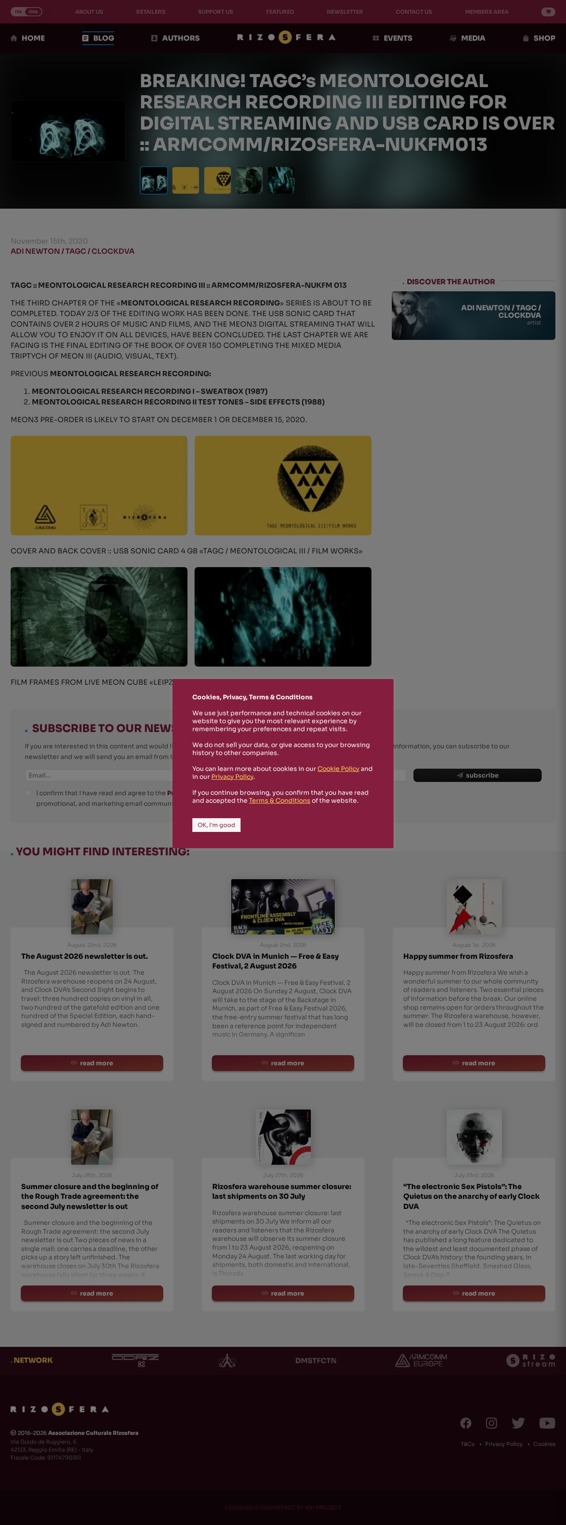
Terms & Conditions (279, 800)
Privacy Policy (232, 777)
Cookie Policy (338, 769)
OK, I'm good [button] (216, 825)
